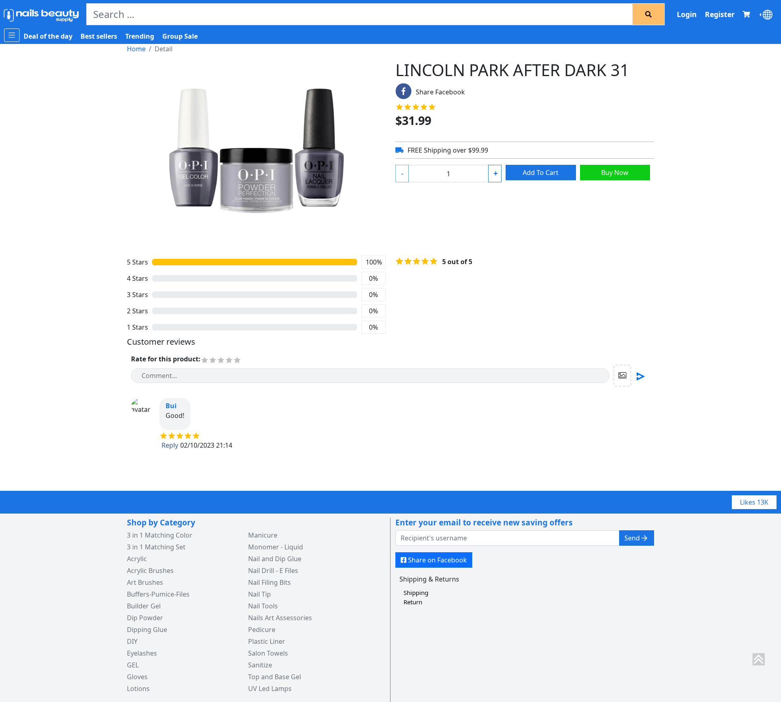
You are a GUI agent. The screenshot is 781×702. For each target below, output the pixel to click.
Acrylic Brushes (150, 570)
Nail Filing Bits (269, 582)
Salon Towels (268, 653)
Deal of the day (48, 36)
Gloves (137, 676)
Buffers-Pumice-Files (158, 594)
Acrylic (137, 558)
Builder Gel (144, 605)
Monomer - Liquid (275, 546)
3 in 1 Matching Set (156, 546)
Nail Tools (263, 605)
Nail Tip (259, 594)
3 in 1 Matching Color (159, 535)
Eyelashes (142, 653)
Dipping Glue (147, 629)
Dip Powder (145, 617)
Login (687, 14)
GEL (133, 664)
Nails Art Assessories (280, 617)
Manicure (262, 535)
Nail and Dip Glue (274, 558)
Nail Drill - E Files (273, 570)
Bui (171, 405)
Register (720, 14)
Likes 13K (754, 502)
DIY (132, 641)
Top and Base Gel (274, 676)
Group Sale (180, 36)
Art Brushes (145, 582)
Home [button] (136, 48)
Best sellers (99, 36)
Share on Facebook (437, 559)
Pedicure (261, 629)
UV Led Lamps (270, 688)
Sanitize (260, 664)
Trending (139, 36)
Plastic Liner (266, 641)
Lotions (138, 688)
